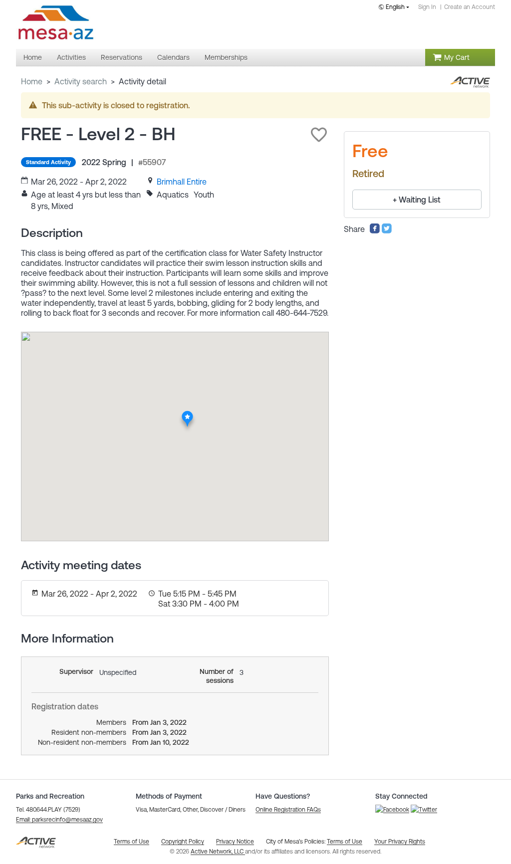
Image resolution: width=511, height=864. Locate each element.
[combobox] (396, 7)
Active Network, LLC (218, 851)
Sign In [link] (427, 6)
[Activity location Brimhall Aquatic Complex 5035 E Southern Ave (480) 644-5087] (188, 414)
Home (31, 81)
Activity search (80, 81)
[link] (182, 181)
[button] (319, 135)
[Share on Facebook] (375, 230)
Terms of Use (344, 841)
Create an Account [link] (469, 6)
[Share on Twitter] (387, 230)
